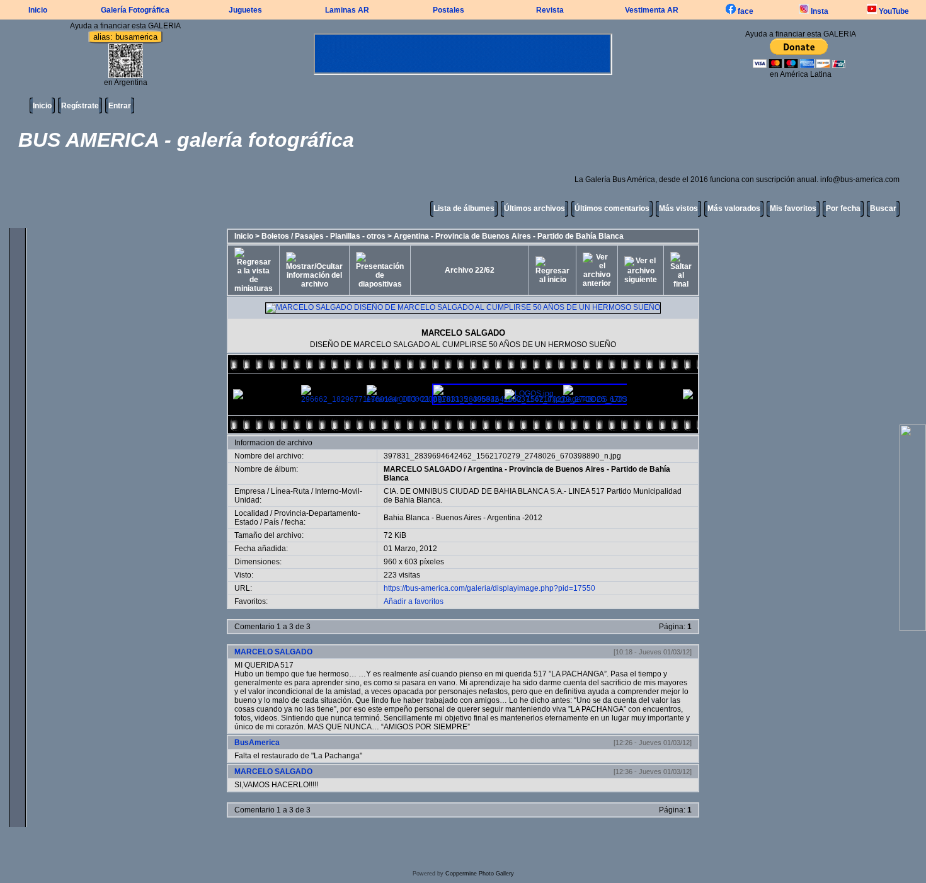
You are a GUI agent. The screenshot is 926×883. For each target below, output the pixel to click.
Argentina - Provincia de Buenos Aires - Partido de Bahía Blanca (509, 236)
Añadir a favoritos (413, 601)
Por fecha (843, 208)
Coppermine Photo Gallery (479, 873)
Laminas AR (347, 10)
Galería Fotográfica (135, 10)
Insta (818, 11)
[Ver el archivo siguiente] (640, 270)
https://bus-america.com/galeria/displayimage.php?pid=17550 (489, 588)
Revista (550, 10)
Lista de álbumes (463, 208)
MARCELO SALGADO (423, 469)
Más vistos (678, 208)
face (744, 11)
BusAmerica (257, 742)
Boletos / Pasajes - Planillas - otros (323, 236)
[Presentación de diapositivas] (380, 270)
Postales (448, 10)
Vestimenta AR (651, 10)
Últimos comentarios (611, 208)
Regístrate (80, 105)
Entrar (119, 105)
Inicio (37, 10)
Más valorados (733, 208)
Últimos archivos (534, 208)
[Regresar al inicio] (552, 270)
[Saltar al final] (681, 270)
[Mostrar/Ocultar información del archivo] (314, 270)
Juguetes (245, 10)
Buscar (883, 208)
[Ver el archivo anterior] (596, 270)
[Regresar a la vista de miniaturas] (253, 270)
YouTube (893, 11)
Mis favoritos (793, 208)
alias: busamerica (125, 37)
